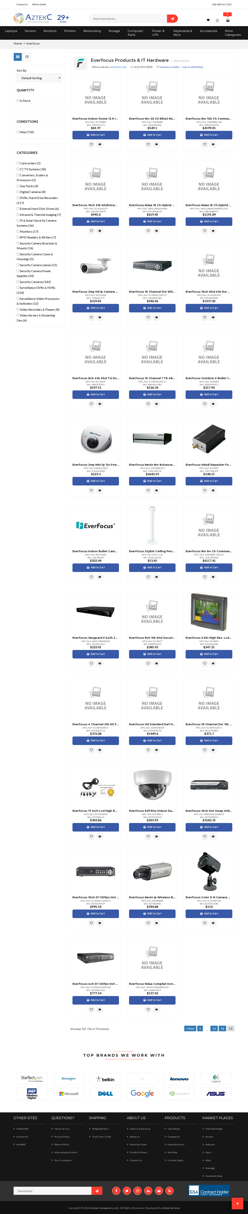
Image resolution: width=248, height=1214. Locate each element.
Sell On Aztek (39, 4)
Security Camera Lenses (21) (38, 265)
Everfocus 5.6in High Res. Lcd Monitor (209, 638)
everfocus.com (118, 67)
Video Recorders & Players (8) (39, 309)
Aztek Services (171, 1208)
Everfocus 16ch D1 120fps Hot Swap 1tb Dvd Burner (95, 897)
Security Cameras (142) (35, 282)
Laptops (11, 31)
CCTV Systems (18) (32, 169)
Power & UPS (158, 33)
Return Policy (61, 1144)
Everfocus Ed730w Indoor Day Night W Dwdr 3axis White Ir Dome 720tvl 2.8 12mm (152, 811)
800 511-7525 (224, 4)
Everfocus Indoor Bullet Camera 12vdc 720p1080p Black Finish (95, 551)
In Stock (25, 100)
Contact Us (22, 4)
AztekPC (21, 1144)
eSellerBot (22, 1128)
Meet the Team (138, 1144)
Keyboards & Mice (182, 33)
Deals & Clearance (140, 1128)
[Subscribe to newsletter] (96, 1191)
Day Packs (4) (28, 186)
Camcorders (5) (29, 163)
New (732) (26, 132)
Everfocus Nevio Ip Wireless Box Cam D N (152, 897)
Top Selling (173, 1128)
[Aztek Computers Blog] (169, 1191)
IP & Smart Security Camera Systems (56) (36, 223)
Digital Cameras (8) (32, 192)
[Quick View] (100, 144)
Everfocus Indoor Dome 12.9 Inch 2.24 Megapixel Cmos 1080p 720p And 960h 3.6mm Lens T (95, 118)
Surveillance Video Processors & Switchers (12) (38, 301)
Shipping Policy (100, 1128)
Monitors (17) (28, 231)
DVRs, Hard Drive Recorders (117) (37, 200)
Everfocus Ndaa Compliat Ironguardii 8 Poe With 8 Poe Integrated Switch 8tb (152, 984)
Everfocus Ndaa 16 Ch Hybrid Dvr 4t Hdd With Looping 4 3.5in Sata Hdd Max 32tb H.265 (209, 205)
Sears (208, 1152)
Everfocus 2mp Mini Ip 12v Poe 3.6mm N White (95, 464)
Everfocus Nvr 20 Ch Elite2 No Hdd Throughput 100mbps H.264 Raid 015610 (152, 118)
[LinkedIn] (148, 1191)
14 (222, 1028)
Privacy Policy (62, 1136)
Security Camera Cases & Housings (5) (35, 256)
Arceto (209, 1136)
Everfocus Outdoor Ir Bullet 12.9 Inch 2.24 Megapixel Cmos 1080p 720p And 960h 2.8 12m (209, 378)
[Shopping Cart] (228, 20)
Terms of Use (61, 1128)
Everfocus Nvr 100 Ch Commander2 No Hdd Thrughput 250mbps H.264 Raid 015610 (209, 118)
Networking (92, 31)
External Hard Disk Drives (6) (39, 208)
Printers (70, 31)
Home (18, 43)
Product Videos (138, 1152)
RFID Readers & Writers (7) (37, 237)
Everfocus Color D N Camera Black (209, 897)
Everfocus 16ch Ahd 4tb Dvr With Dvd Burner (209, 291)
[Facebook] (116, 1191)
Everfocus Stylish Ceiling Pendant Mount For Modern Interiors (152, 551)
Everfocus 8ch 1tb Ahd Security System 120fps (152, 638)
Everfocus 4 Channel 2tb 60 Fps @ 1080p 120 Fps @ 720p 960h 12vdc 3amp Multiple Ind (95, 724)
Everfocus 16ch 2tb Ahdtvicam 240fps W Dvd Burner (95, 205)
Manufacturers (176, 1144)
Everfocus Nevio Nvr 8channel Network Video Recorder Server (152, 464)
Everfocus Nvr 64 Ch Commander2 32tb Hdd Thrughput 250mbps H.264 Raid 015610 (209, 551)
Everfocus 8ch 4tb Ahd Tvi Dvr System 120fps (95, 378)
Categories (173, 1136)
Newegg (209, 1168)
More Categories (233, 33)
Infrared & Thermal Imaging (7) (40, 214)
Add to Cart (98, 134)
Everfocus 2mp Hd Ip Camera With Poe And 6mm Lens (95, 291)
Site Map (172, 1152)
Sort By (22, 70)
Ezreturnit (22, 1136)
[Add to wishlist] (91, 144)
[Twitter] (127, 1191)
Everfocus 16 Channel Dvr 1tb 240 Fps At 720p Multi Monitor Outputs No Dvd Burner (209, 724)
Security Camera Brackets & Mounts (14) (37, 245)
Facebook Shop (213, 1176)
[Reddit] (159, 1191)
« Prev (190, 1028)
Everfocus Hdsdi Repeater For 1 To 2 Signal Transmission (209, 464)
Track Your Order (101, 1136)
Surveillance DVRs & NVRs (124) (36, 290)
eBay (208, 1160)
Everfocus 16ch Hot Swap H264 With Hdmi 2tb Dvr (209, 811)
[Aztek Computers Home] (33, 18)
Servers (30, 31)
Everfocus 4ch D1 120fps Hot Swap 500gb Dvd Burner (95, 984)
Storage (114, 31)
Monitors (49, 31)
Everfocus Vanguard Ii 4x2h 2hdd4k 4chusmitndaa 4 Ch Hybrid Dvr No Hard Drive (95, 638)
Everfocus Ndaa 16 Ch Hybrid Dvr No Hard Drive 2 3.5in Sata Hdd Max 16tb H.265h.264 (152, 205)
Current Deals (175, 1160)
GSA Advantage (214, 1128)
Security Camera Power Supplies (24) (34, 273)
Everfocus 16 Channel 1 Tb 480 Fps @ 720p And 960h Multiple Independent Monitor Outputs (152, 378)
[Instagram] (137, 1191)
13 (214, 1028)
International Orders (66, 1152)
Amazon (210, 1144)
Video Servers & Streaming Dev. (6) (36, 317)
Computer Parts (135, 33)
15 (230, 1028)
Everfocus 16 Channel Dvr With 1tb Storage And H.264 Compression (152, 291)
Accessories (208, 31)
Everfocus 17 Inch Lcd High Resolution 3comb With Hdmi (95, 811)
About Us (134, 1136)
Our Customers (63, 1160)
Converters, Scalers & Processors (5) (32, 177)
